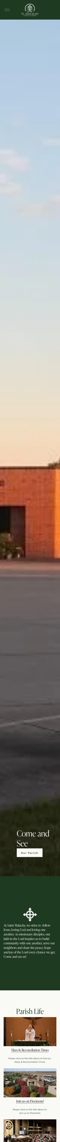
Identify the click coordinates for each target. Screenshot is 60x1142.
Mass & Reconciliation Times (30, 1050)
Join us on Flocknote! (30, 1101)
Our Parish (29, 853)
